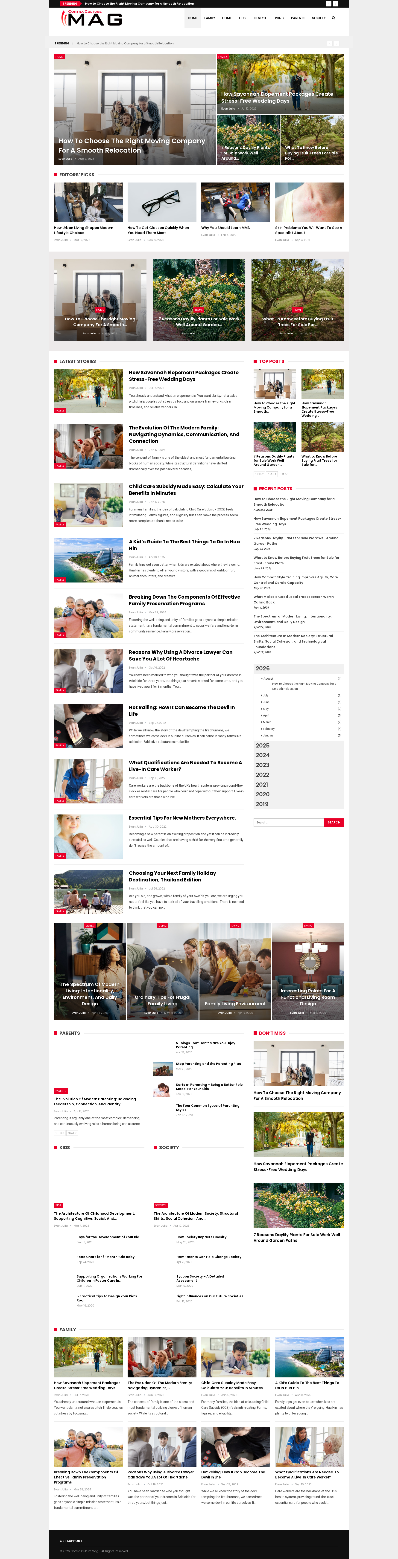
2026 (263, 668)
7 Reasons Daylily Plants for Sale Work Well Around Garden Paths (297, 1237)
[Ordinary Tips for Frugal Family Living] (162, 971)
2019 (262, 804)
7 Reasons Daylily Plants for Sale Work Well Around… (245, 153)
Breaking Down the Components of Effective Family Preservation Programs (184, 600)
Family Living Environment (235, 1003)
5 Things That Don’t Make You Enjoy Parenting (205, 1045)
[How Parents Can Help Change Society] (163, 1262)
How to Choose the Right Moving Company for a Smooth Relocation (125, 43)
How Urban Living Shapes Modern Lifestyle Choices (83, 230)
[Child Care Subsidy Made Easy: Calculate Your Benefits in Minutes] (88, 505)
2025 (263, 746)
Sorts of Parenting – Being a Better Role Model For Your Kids (209, 1086)
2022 (262, 775)
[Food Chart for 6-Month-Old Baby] (64, 1262)
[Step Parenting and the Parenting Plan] (163, 1069)
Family (209, 18)
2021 (262, 785)
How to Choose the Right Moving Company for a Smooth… (100, 321)
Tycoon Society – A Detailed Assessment (200, 1278)
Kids (242, 18)
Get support (71, 1541)
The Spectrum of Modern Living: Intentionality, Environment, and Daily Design (90, 994)
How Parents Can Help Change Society (208, 1257)
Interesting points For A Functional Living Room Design (308, 997)
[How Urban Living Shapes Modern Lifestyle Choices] (88, 202)
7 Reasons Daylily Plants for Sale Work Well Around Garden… (199, 321)
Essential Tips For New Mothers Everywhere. (182, 817)
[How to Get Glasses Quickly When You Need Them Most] (162, 202)
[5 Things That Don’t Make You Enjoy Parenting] (163, 1048)
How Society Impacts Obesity (201, 1237)
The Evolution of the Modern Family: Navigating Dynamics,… (160, 1385)
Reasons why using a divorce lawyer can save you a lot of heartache (181, 655)
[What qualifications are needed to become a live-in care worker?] (88, 781)
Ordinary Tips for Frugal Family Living (162, 1000)
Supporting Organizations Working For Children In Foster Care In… (109, 1278)
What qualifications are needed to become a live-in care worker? (307, 1475)
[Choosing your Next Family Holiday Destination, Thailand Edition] (88, 892)
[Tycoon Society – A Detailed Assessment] (163, 1281)
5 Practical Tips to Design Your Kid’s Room (107, 1298)
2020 (263, 794)
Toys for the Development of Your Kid (108, 1237)
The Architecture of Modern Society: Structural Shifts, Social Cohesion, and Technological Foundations (293, 641)
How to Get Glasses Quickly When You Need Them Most (158, 230)
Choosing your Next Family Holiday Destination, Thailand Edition (172, 876)
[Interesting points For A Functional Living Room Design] (308, 971)
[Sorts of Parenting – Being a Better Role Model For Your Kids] (163, 1090)
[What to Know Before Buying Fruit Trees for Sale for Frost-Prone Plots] (312, 140)
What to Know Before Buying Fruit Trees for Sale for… (311, 153)
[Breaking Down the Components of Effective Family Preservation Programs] (88, 616)
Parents (298, 18)
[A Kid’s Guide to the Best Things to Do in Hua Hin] (88, 560)
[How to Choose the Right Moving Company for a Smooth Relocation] (135, 109)
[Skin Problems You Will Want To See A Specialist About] (309, 202)
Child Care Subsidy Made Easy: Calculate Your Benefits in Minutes (232, 1385)
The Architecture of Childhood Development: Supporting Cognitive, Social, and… (94, 1216)
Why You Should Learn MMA (225, 227)
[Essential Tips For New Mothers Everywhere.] (88, 836)
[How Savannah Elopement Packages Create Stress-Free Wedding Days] (280, 84)
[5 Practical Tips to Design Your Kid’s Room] (64, 1301)
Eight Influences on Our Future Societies (209, 1296)
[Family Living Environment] (235, 971)
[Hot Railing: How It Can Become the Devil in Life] (88, 726)
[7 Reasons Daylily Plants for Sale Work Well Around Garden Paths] (248, 140)
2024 (263, 755)
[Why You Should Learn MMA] (235, 202)
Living (279, 18)
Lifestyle (259, 18)
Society (319, 18)
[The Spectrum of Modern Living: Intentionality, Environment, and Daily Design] (89, 971)
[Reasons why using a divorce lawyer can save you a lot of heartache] (88, 671)
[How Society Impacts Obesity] (163, 1242)
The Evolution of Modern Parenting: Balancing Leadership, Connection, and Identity (95, 1102)
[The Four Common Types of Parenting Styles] (163, 1111)
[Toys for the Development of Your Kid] (64, 1242)
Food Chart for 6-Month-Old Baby (106, 1257)
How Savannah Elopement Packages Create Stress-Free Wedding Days (142, 3)
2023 (262, 765)
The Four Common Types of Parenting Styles (208, 1107)
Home (192, 18)
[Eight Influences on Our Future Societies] (163, 1301)
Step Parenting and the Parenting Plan (208, 1063)
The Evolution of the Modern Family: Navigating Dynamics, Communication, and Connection (184, 434)
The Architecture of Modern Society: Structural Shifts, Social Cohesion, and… (196, 1216)
